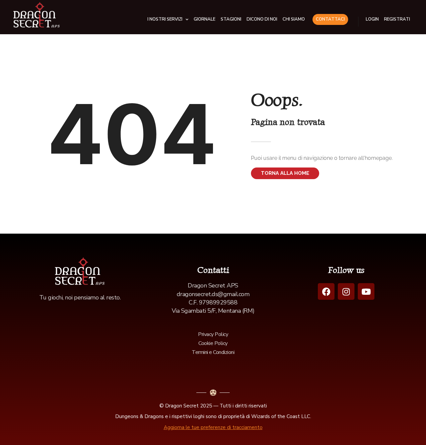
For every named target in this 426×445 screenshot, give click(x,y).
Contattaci (330, 19)
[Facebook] (326, 291)
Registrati (397, 19)
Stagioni (231, 19)
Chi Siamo (294, 19)
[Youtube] (366, 291)
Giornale (204, 19)
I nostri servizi (164, 19)
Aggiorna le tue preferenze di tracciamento (213, 427)
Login (372, 19)
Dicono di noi (262, 19)
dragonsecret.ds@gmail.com (213, 294)
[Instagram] (346, 291)
